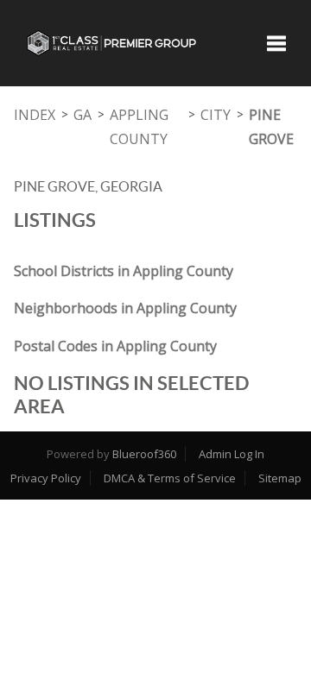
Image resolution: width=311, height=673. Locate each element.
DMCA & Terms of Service (170, 478)
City (215, 114)
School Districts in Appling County (123, 270)
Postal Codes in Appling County (115, 345)
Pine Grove (271, 126)
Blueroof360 (144, 454)
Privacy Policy (45, 478)
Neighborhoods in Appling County (125, 308)
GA (82, 114)
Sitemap (279, 478)
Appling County (139, 126)
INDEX (34, 114)
